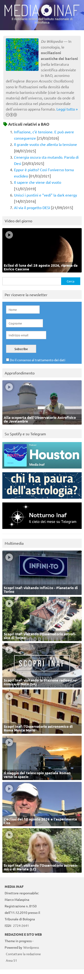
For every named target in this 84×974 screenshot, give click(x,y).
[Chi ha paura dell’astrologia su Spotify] (42, 500)
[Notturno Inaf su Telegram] (42, 530)
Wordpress (31, 947)
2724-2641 (21, 925)
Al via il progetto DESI (32, 207)
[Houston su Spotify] (42, 470)
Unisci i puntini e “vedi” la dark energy (45, 195)
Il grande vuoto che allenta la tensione (45, 144)
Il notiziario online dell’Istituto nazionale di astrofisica (42, 20)
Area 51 (11, 960)
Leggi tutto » (67, 109)
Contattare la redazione (23, 954)
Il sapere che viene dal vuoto (37, 182)
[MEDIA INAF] (42, 15)
